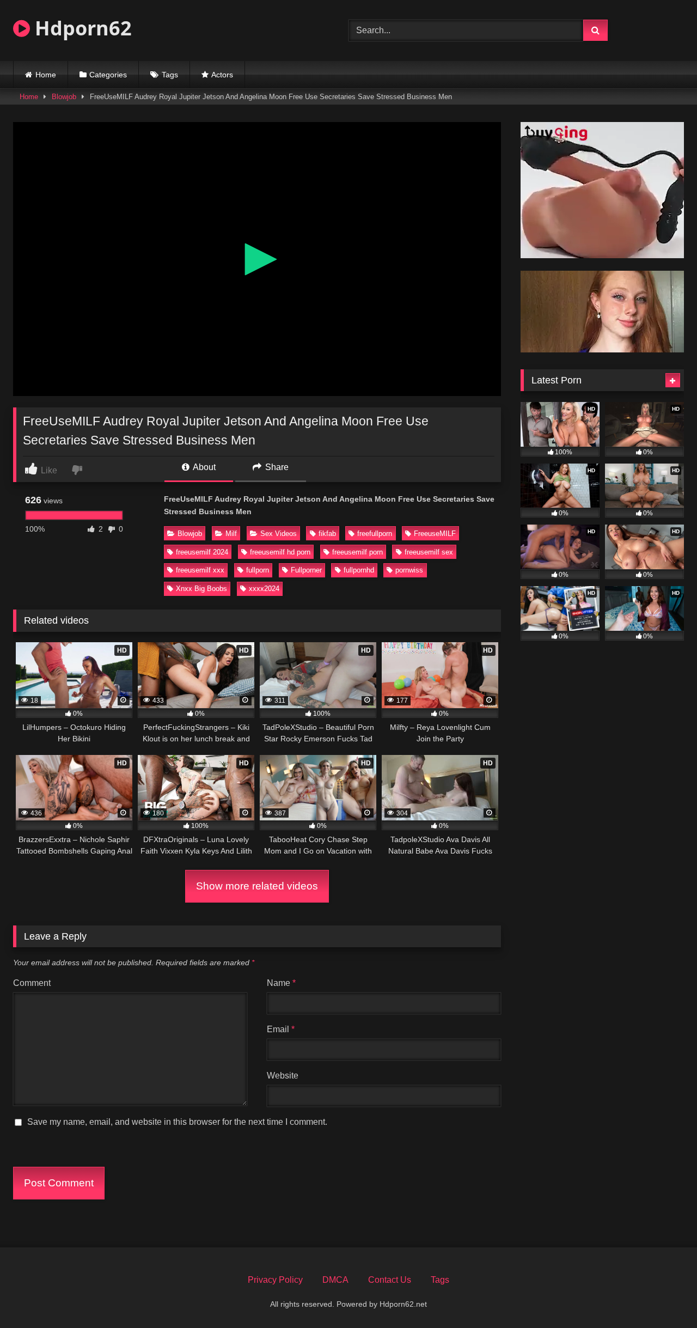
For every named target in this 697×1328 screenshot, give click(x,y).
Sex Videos (278, 533)
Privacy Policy (275, 1279)
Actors (222, 74)
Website (282, 1075)
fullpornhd (359, 570)
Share (276, 467)
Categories (108, 74)
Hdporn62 (81, 28)
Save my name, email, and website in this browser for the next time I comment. (177, 1121)
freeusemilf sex (429, 552)
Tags (170, 74)
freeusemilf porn (357, 552)
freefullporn (374, 533)
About (203, 467)
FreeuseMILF (435, 533)
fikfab (327, 533)
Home (45, 74)
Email (281, 1029)
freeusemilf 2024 (202, 552)
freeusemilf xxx (200, 570)
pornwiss (409, 570)
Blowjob (64, 97)
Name (281, 983)
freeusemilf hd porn (280, 552)
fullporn (257, 570)
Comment (32, 983)
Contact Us (389, 1279)
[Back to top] (663, 1295)
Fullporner (306, 570)
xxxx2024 (264, 588)
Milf (231, 533)
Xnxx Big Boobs (201, 588)
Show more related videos (257, 886)
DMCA (335, 1279)
